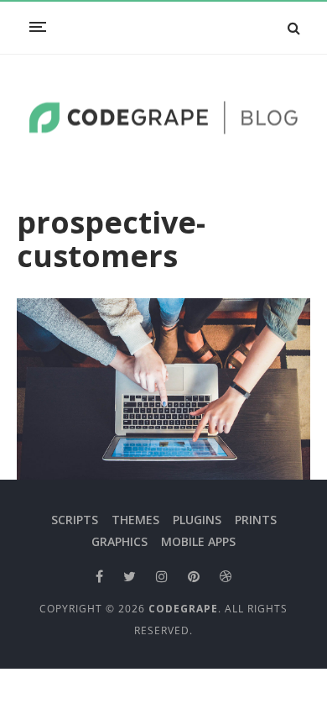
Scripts (74, 520)
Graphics (119, 541)
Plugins (197, 520)
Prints (256, 520)
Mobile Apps (198, 541)
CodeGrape (183, 608)
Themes (135, 520)
